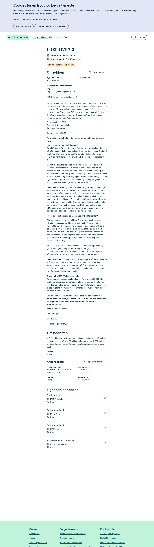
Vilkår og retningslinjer (110, 533)
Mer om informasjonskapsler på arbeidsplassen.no (35, 19)
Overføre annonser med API (112, 542)
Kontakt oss (34, 533)
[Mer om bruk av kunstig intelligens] (75, 97)
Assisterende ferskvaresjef (60, 440)
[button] (94, 361)
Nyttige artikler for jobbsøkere (72, 533)
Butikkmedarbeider (56, 410)
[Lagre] (104, 397)
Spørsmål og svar (67, 538)
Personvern (34, 538)
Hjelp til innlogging (108, 538)
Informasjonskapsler (38, 542)
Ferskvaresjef (54, 395)
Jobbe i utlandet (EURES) (71, 542)
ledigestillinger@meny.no (58, 324)
